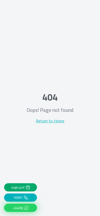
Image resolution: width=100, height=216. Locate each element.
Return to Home (50, 121)
